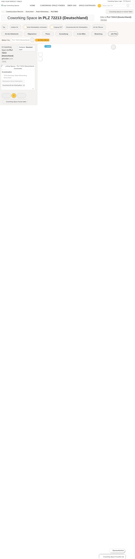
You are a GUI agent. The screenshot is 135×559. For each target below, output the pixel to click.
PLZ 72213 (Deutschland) (20, 40)
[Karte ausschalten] (113, 47)
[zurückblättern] (6, 67)
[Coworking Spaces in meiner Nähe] (40, 59)
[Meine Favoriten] (99, 5)
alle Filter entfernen (43, 40)
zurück (49, 46)
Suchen (132, 5)
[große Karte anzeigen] (40, 54)
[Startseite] (2, 12)
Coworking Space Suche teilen (16, 101)
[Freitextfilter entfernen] (128, 5)
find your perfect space (11, 1)
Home (32, 5)
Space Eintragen (87, 5)
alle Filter (114, 34)
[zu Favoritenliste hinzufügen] (4, 67)
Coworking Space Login (114, 1)
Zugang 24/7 (58, 27)
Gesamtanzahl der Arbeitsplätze (76, 27)
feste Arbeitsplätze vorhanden (37, 27)
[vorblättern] (29, 67)
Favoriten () (113, 557)
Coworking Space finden (52, 5)
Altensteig (104, 20)
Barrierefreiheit (118, 550)
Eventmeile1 (7, 72)
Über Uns (71, 5)
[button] (6, 95)
